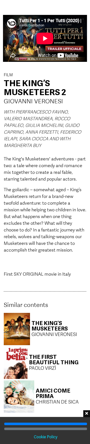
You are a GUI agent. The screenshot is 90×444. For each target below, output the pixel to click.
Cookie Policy (46, 437)
